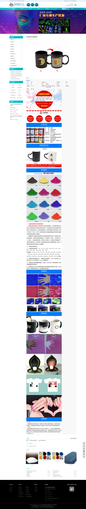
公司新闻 (35, 487)
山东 (44, 507)
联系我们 (72, 8)
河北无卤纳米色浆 (28, 494)
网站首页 (13, 8)
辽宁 (52, 507)
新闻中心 (36, 484)
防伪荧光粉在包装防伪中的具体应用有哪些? (16, 75)
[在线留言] (84, 454)
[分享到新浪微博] (72, 438)
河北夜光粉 (12, 44)
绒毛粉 (27, 440)
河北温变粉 (12, 46)
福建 (51, 507)
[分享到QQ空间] (71, 438)
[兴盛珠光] (84, 446)
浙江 (43, 507)
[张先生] (84, 443)
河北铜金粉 (12, 56)
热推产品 (32, 507)
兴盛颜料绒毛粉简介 (29, 472)
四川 (54, 507)
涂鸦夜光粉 (13, 87)
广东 (39, 507)
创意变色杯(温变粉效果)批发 (42, 440)
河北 (46, 507)
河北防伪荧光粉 (12, 53)
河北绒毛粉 (12, 41)
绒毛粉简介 (28, 473)
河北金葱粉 (12, 51)
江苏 (41, 507)
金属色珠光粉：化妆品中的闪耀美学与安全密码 (16, 71)
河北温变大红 (31, 443)
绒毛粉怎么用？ (29, 476)
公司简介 (10, 487)
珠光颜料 (22, 8)
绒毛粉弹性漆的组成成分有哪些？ (15, 78)
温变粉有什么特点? (13, 77)
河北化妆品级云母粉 (13, 65)
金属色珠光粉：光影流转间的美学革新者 (16, 74)
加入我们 (55, 8)
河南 (47, 507)
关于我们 (64, 8)
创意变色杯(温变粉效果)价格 (33, 440)
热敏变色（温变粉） (13, 97)
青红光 (19, 92)
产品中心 (20, 484)
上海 (49, 507)
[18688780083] (84, 448)
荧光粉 (30, 8)
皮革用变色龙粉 (19, 87)
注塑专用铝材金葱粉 (13, 92)
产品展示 (38, 8)
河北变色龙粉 (12, 58)
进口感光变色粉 (19, 97)
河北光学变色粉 (12, 63)
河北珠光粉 (12, 39)
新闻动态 (47, 8)
